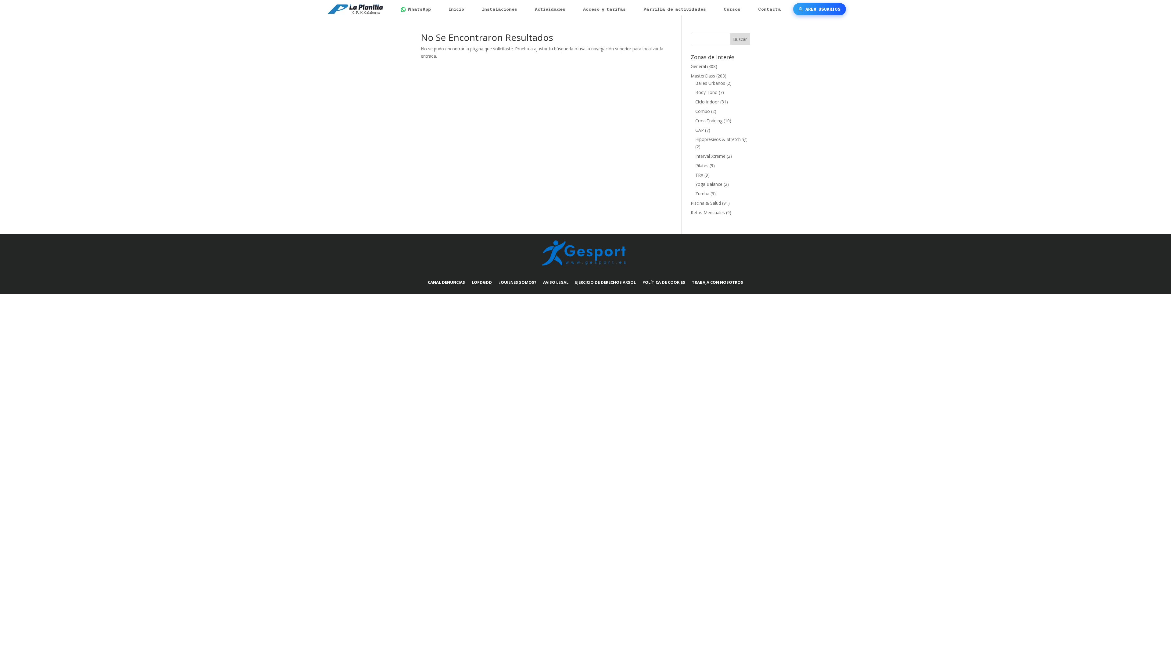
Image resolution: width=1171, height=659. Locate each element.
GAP (699, 130)
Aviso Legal (555, 282)
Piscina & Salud (706, 203)
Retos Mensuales (708, 212)
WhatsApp (419, 9)
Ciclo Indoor (707, 102)
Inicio (456, 9)
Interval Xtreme (710, 156)
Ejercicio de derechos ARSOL (605, 282)
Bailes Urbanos (710, 83)
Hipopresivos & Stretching (721, 139)
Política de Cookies (664, 282)
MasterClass (703, 76)
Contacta (769, 9)
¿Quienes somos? (517, 282)
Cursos (732, 9)
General (698, 66)
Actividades (550, 9)
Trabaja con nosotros (717, 282)
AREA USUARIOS (822, 9)
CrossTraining (708, 121)
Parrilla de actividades (674, 9)
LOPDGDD (482, 282)
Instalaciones (499, 9)
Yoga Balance (708, 184)
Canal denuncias (446, 282)
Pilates (701, 165)
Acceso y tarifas (604, 9)
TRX (699, 175)
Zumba (702, 193)
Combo (702, 111)
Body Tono (706, 92)
